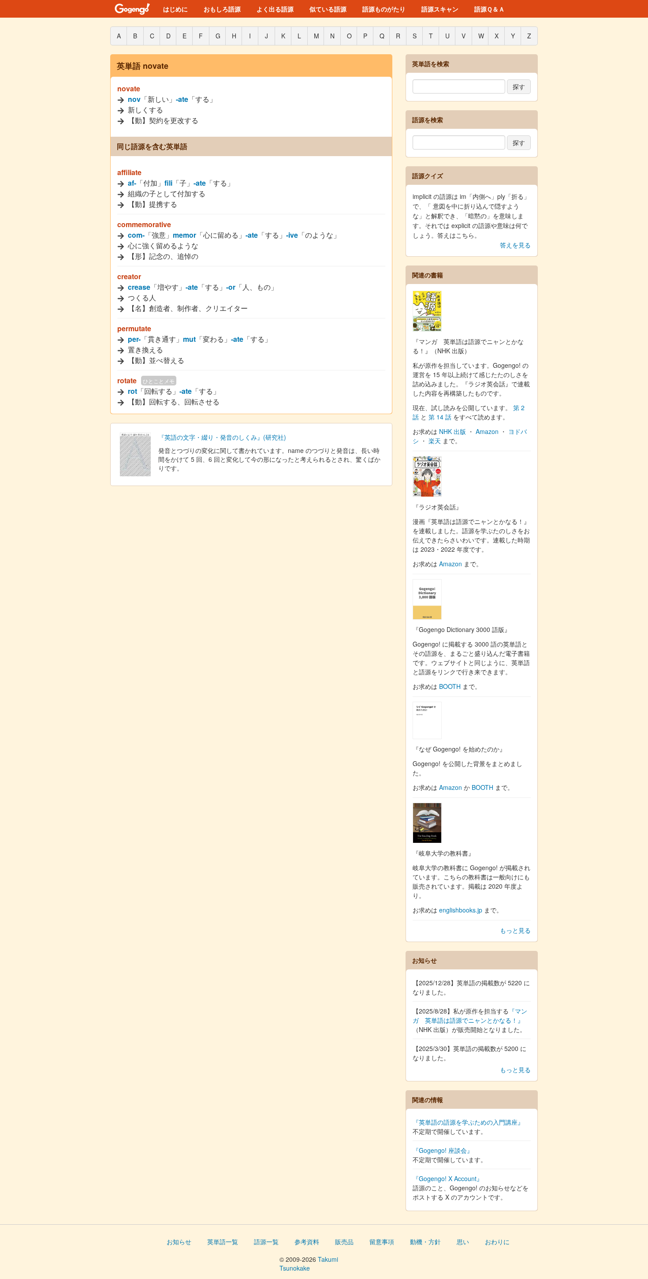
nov (134, 99)
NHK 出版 (452, 431)
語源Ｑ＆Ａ (489, 8)
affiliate (129, 172)
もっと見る (515, 930)
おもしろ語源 (222, 8)
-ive (292, 235)
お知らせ (179, 1241)
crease (139, 287)
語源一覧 (266, 1241)
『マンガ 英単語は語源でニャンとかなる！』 (470, 1015)
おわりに (497, 1241)
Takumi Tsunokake (308, 1263)
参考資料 (306, 1241)
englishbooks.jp (460, 909)
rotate (127, 380)
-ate (182, 99)
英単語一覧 (222, 1241)
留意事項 (381, 1241)
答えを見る (515, 244)
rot (132, 391)
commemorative (144, 224)
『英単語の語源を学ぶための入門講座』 (468, 1122)
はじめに (175, 8)
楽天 (434, 440)
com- (136, 235)
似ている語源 (327, 8)
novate (128, 88)
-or (230, 287)
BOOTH (450, 686)
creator (129, 276)
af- (132, 183)
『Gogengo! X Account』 (448, 1178)
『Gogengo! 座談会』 (443, 1150)
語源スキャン (439, 8)
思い (463, 1241)
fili (168, 183)
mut (189, 339)
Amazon (487, 431)
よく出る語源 (275, 8)
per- (134, 339)
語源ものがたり (384, 8)
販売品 (344, 1241)
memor (184, 235)
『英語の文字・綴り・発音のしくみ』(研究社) (222, 437)
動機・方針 (425, 1241)
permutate (134, 328)
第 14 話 (439, 416)
